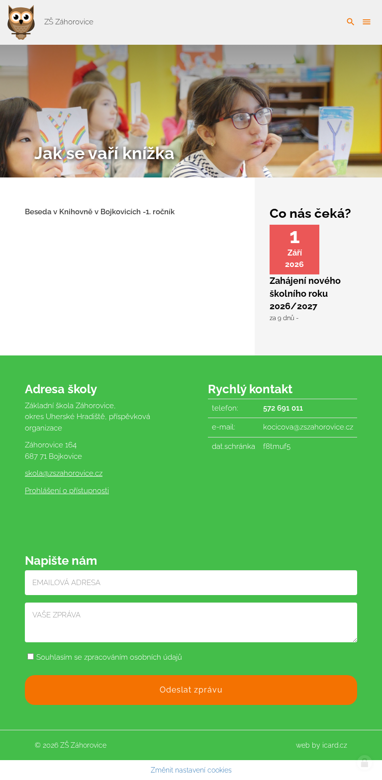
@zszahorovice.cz (72, 473)
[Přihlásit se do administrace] (364, 762)
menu (367, 22)
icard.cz (334, 745)
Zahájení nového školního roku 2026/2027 (305, 293)
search (351, 22)
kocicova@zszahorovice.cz (308, 427)
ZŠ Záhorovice (68, 21)
